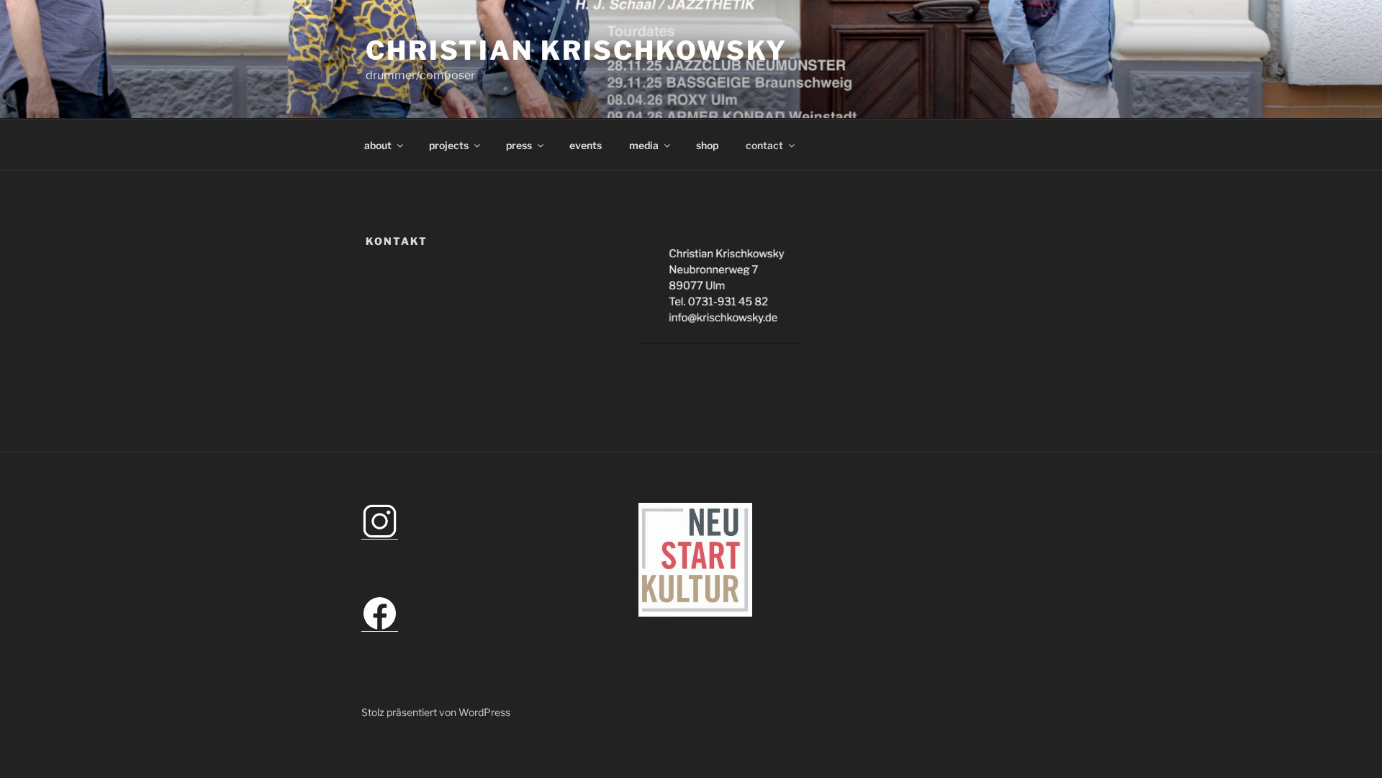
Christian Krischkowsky (576, 50)
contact (764, 145)
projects (449, 145)
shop (707, 145)
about (378, 145)
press (519, 145)
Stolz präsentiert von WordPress (435, 712)
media (644, 145)
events (585, 145)
